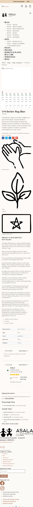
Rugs (9, 63)
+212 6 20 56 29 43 (5, 450)
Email (16, 138)
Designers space (7, 461)
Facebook (3, 138)
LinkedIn (10, 138)
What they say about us (8, 463)
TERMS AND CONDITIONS (9, 494)
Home (4, 63)
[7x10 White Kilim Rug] (15, 378)
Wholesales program (8, 459)
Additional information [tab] (11, 319)
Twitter (6, 138)
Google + (13, 138)
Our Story (5, 453)
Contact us (5, 457)
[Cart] (30, 6)
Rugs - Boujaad (17, 63)
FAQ (4, 455)
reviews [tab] (7, 321)
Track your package (18, 1)
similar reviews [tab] (9, 323)
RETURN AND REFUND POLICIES (11, 492)
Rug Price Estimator (8, 465)
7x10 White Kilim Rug (23, 378)
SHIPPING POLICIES (8, 496)
